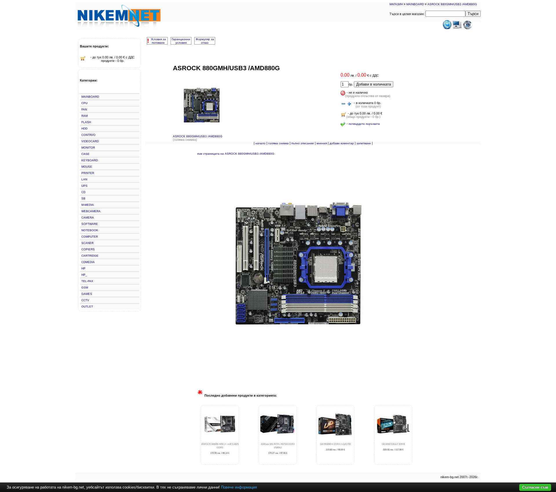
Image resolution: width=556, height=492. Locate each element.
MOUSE (86, 166)
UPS (84, 185)
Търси (473, 14)
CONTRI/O (88, 134)
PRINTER (87, 173)
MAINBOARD (415, 4)
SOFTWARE (89, 223)
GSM (84, 287)
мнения (322, 143)
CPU (84, 103)
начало (260, 143)
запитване (363, 143)
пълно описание (302, 143)
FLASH (86, 122)
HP (83, 268)
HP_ (84, 274)
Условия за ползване (158, 41)
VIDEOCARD (90, 141)
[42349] (343, 104)
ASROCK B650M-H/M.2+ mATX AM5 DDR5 (220, 449)
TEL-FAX (87, 281)
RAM (84, 115)
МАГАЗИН (396, 4)
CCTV (85, 300)
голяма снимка (278, 143)
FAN (84, 109)
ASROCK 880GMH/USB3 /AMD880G (452, 4)
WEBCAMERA (90, 211)
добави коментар (342, 143)
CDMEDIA (88, 262)
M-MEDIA (87, 204)
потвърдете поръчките (364, 123)
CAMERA (87, 217)
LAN (84, 179)
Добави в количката (373, 84)
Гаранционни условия (181, 41)
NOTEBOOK (89, 230)
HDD (84, 128)
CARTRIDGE (89, 255)
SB (83, 198)
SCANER (87, 243)
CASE (85, 154)
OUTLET (87, 306)
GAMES (86, 293)
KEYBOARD (89, 160)
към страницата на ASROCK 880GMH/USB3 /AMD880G (235, 153)
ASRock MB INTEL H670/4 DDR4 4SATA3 (278, 449)
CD (83, 192)
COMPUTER (89, 236)
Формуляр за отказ (205, 41)
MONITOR (88, 147)
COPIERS (88, 249)
